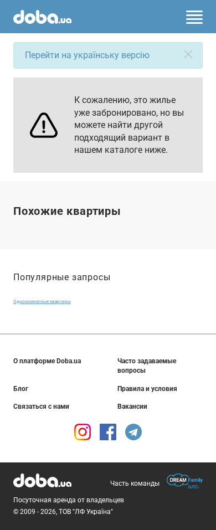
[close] (188, 54)
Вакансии (132, 406)
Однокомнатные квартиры (42, 301)
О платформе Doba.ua (47, 361)
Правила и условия (147, 389)
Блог (20, 389)
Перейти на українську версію (87, 55)
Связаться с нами (41, 406)
